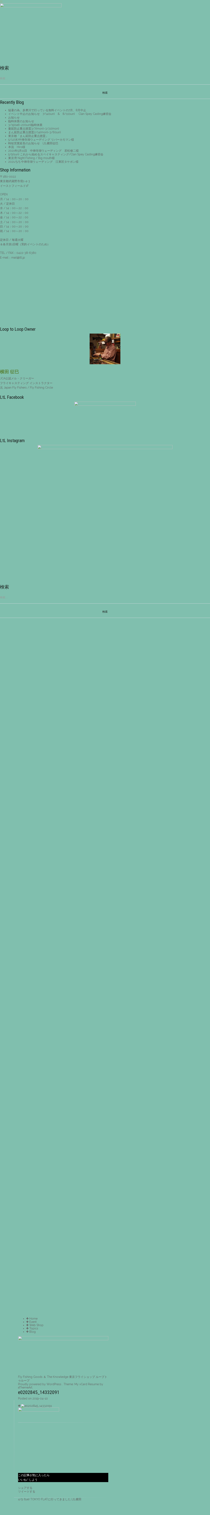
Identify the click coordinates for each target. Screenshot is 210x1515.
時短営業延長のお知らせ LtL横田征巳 (33, 143)
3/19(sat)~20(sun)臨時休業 (25, 125)
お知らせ (14, 117)
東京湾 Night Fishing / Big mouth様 (31, 158)
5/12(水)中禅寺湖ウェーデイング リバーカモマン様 (41, 139)
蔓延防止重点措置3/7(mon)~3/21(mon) (33, 128)
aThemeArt (25, 1387)
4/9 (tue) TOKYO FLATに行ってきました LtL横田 (49, 1499)
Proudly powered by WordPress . (40, 1384)
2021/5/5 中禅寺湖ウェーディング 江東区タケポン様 (43, 161)
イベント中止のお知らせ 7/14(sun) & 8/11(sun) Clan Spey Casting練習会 (59, 113)
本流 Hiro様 (16, 147)
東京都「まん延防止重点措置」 (28, 136)
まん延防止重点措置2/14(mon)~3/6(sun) (34, 132)
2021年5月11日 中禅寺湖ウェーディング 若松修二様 (43, 150)
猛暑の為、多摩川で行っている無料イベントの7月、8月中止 (47, 110)
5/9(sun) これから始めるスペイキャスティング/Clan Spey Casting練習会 (55, 154)
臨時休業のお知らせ (21, 121)
